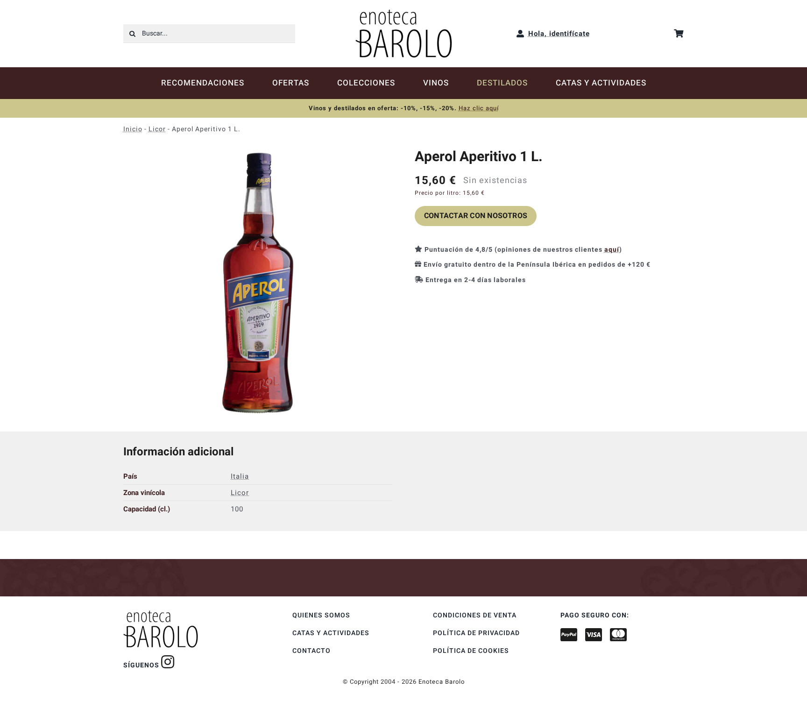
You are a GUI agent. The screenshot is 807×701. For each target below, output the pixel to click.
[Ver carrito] (679, 33)
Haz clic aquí (479, 108)
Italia (240, 476)
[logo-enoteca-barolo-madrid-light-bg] (403, 12)
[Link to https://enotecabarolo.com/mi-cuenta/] (520, 33)
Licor (157, 129)
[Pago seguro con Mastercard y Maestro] (168, 661)
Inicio (132, 129)
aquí (611, 250)
